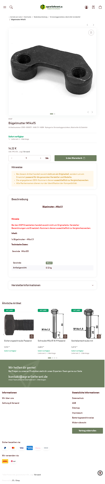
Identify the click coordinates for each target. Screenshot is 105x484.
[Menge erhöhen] (41, 158)
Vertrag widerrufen (87, 431)
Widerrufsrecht (79, 423)
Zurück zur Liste (16, 17)
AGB (74, 403)
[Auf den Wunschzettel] (91, 32)
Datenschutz (78, 398)
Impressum (77, 413)
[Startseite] (51, 7)
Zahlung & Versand (10, 403)
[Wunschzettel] (93, 7)
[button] (4, 7)
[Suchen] (11, 7)
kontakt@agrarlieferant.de (28, 376)
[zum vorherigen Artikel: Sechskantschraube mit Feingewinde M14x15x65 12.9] (87, 25)
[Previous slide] (88, 112)
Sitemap (76, 408)
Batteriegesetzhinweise (83, 418)
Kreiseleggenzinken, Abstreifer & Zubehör (71, 127)
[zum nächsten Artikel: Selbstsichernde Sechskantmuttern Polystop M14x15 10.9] (93, 25)
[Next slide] (92, 112)
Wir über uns (8, 398)
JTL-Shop (16, 480)
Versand (26, 152)
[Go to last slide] (4, 334)
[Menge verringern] (12, 158)
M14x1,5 (49, 263)
